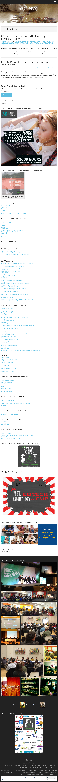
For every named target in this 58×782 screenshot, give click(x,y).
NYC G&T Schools (5, 365)
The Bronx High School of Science (9, 345)
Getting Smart (4, 228)
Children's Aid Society (6, 382)
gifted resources (18, 770)
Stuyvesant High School (7, 341)
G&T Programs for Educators (8, 362)
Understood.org (5, 405)
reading (49, 772)
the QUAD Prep (5, 348)
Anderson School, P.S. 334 (7, 308)
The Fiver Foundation (6, 388)
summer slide (38, 775)
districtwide (9, 768)
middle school (51, 770)
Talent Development (30, 43)
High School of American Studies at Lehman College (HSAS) (16, 317)
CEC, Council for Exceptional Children (10, 265)
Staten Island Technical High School (10, 339)
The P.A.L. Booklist (39, 43)
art (13, 765)
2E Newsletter (4, 421)
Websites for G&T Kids (49, 43)
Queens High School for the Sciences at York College (14, 333)
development (45, 765)
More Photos (4, 709)
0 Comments (49, 68)
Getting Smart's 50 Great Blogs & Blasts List (12, 230)
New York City (29, 759)
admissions (5, 765)
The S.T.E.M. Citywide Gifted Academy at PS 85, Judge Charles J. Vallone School (20, 350)
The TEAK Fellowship (6, 391)
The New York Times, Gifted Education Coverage (13, 213)
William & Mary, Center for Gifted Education (12, 300)
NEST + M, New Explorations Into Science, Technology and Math (17, 325)
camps (24, 765)
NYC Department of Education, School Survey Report (14, 288)
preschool (39, 772)
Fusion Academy (5, 314)
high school (23, 770)
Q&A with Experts (31, 68)
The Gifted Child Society (7, 297)
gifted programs (10, 770)
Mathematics (23, 42)
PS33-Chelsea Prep (5, 331)
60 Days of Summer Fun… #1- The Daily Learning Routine (23, 37)
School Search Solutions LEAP (8, 334)
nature (3, 772)
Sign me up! (7, 95)
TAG (47, 774)
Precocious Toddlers (43, 42)
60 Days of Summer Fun (19, 41)
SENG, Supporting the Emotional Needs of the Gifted (14, 294)
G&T (29, 768)
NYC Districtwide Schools (7, 327)
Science (3, 43)
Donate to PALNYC (6, 269)
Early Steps (4, 383)
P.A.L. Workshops (23, 772)
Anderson (33, 67)
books (21, 765)
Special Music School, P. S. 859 (8, 336)
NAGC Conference (5, 436)
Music (32, 42)
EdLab (2, 224)
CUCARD (3, 402)
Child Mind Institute (6, 399)
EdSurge (3, 225)
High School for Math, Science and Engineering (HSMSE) (15, 316)
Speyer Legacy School (6, 337)
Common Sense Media (6, 205)
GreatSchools (4, 272)
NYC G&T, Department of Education (10, 291)
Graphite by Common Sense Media (10, 232)
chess (27, 765)
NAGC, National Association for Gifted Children (12, 280)
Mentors (28, 42)
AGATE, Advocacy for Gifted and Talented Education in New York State (19, 263)
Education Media (5, 357)
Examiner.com (4, 209)
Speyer (10, 774)
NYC (12, 772)
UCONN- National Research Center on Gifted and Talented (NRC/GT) (18, 299)
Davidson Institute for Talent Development (12, 268)
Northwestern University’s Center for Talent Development (15, 283)
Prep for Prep (4, 385)
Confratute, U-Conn (6, 433)
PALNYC (4, 41)
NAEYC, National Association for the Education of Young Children (17, 435)
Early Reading (43, 41)
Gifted (33, 768)
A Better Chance (5, 379)
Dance (38, 41)
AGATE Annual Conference (7, 432)
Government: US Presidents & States (10, 414)
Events (8, 42)
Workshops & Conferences (7, 371)
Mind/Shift (3, 210)
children (30, 765)
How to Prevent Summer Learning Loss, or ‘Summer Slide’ (25, 63)
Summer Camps (5, 342)
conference (40, 765)
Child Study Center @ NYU (7, 400)
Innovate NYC (4, 233)
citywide (35, 765)
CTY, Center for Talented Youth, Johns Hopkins (13, 266)
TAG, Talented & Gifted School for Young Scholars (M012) (15, 344)
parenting (29, 772)
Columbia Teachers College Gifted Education (12, 253)
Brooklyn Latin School (6, 309)
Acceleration (17, 67)
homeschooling (29, 770)
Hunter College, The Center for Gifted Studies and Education (16, 254)
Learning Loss (13, 42)
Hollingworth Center (6, 319)
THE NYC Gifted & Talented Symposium (11, 438)
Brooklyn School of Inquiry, (7, 311)
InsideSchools (4, 277)
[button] (20, 576)
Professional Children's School (8, 330)
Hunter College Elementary (7, 320)
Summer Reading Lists (13, 43)
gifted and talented (46, 767)
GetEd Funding (5, 244)
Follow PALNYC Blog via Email (13, 86)
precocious (34, 772)
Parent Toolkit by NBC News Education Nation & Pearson (15, 403)
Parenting (36, 42)
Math (18, 42)
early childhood (15, 768)
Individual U (4, 322)
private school (44, 772)
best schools (16, 765)
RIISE (2, 387)
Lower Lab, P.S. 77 (5, 323)
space (6, 43)
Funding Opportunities (6, 360)
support (45, 774)
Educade (3, 227)
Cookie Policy (31, 779)
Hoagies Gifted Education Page (9, 276)
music (56, 770)
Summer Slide (22, 43)
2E (2, 765)
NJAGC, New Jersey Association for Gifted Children (13, 282)
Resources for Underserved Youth (9, 367)
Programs (50, 42)
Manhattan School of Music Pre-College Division (13, 279)
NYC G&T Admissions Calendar (9, 290)
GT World (3, 274)
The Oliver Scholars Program (8, 390)
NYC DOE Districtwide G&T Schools (10, 328)
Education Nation (5, 207)
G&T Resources (5, 364)
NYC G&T (17, 772)
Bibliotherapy (30, 41)
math (43, 770)
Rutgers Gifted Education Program (9, 256)
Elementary (3, 42)
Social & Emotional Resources (8, 368)
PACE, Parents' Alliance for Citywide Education (12, 293)
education (23, 767)
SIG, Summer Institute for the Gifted (10, 296)
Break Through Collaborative (8, 380)
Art (25, 41)
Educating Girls (50, 41)
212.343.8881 (29, 760)
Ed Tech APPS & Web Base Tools (9, 221)
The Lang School (5, 347)
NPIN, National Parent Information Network (12, 285)
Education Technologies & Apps (9, 359)
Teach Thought (5, 236)
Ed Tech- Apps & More (7, 222)
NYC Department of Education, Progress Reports (13, 286)
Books (34, 41)
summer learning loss (27, 775)
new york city (8, 772)
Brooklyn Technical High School (9, 313)
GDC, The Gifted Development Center (10, 271)
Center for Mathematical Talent (9, 251)
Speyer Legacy (15, 774)
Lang (40, 770)
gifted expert (3, 770)
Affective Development (25, 67)
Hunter (36, 770)
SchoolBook (4, 212)
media (46, 770)
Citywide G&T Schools (41, 67)
